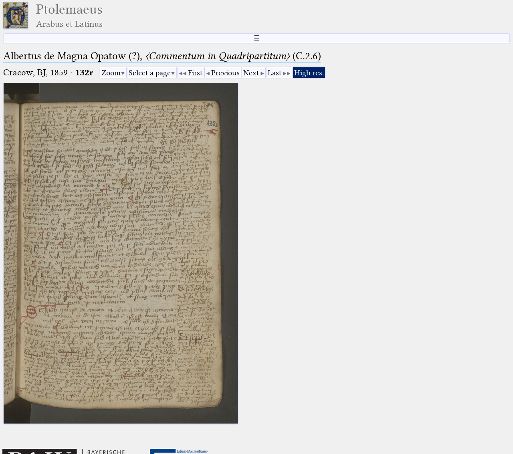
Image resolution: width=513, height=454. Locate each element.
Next (251, 72)
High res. (309, 72)
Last (274, 72)
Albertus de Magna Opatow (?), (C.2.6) (162, 56)
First (195, 72)
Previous (225, 72)
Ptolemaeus (69, 15)
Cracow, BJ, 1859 (35, 72)
